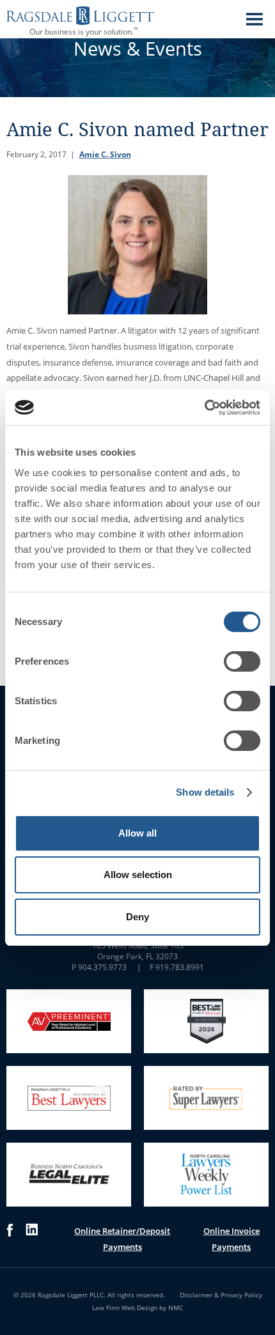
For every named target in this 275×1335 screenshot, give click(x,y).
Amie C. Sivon (105, 154)
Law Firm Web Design (124, 1307)
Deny (137, 916)
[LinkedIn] (32, 1238)
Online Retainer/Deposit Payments (122, 1239)
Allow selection (138, 874)
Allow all (137, 833)
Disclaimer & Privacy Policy (221, 1294)
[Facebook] (9, 1238)
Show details (205, 792)
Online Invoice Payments (231, 1239)
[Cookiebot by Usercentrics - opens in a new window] (204, 407)
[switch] (242, 661)
